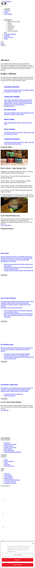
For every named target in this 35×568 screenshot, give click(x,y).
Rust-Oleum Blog (9, 461)
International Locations (10, 444)
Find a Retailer (8, 14)
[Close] (33, 544)
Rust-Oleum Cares (9, 466)
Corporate (3, 455)
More (2, 469)
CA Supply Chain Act (10, 481)
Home (2, 44)
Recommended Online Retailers (12, 452)
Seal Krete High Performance (12, 480)
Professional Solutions (10, 34)
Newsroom (7, 464)
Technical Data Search (10, 447)
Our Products (8, 20)
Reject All (17, 559)
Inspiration (7, 35)
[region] (17, 554)
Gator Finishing (8, 476)
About (5, 39)
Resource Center (8, 37)
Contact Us (7, 11)
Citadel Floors (8, 475)
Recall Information (9, 450)
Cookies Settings (17, 554)
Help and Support (5, 438)
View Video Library (6, 225)
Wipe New (7, 473)
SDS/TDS (7, 9)
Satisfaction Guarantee (10, 483)
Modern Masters (8, 478)
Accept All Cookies (17, 564)
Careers (6, 12)
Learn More (4, 275)
